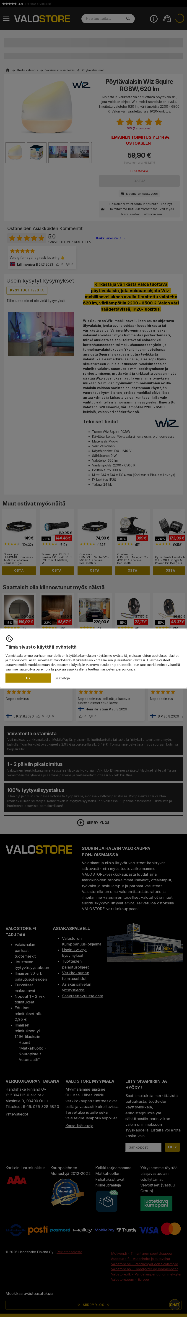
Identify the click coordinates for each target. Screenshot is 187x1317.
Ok (28, 678)
